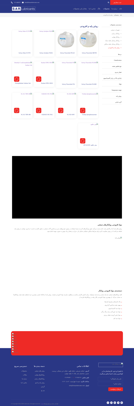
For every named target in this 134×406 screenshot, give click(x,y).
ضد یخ (43, 390)
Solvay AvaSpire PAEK (46, 53)
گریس (43, 386)
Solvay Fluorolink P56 (68, 84)
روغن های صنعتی (40, 371)
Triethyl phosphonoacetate (89, 114)
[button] (106, 8)
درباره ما (114, 9)
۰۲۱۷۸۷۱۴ (78, 377)
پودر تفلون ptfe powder (90, 145)
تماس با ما (92, 9)
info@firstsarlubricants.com (79, 385)
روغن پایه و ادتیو (40, 382)
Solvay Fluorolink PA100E (89, 84)
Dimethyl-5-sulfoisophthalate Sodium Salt (19, 83)
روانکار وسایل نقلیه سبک (112, 40)
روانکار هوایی (116, 37)
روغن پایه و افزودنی (114, 47)
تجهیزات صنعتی (115, 30)
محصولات (106, 9)
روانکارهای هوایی (40, 375)
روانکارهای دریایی (39, 379)
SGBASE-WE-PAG (47, 114)
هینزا (42, 403)
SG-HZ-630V (71, 114)
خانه (120, 9)
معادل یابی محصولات (80, 9)
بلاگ (99, 9)
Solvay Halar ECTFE (25, 53)
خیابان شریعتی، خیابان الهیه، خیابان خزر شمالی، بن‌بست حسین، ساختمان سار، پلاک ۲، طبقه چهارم (70, 372)
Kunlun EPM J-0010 (47, 83)
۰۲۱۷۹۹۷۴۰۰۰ (68, 377)
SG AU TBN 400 (26, 114)
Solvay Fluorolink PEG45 (67, 53)
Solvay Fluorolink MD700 (89, 53)
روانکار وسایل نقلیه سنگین (112, 44)
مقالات (25, 375)
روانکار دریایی (116, 33)
